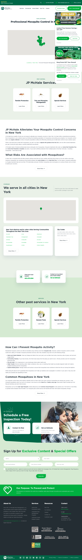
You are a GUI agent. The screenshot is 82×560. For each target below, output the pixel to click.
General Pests (41, 320)
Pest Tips (47, 507)
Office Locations (74, 557)
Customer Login (49, 517)
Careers (47, 8)
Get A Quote (61, 76)
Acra (22, 234)
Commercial (28, 8)
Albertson (39, 234)
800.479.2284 (64, 509)
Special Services (60, 101)
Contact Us (47, 514)
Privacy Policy (52, 557)
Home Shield (35, 8)
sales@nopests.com (66, 513)
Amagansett (24, 237)
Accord (8, 234)
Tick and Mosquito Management (41, 101)
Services (22, 8)
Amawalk (39, 237)
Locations (29, 62)
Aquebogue (9, 245)
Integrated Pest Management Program (35, 513)
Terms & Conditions (63, 557)
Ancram (39, 239)
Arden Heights (40, 245)
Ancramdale (9, 242)
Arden (23, 245)
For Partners (48, 510)
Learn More (75, 38)
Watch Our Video (73, 76)
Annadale (23, 242)
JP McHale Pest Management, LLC (12, 521)
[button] (41, 43)
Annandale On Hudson (42, 242)
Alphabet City (9, 237)
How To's (42, 8)
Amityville (23, 239)
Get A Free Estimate (63, 38)
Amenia (8, 239)
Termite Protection (22, 101)
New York (35, 62)
